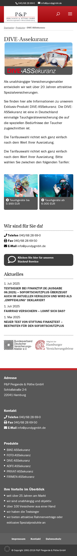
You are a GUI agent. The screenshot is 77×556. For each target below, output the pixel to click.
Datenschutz (53, 539)
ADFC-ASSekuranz (19, 466)
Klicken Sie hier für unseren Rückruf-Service (36, 259)
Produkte (20, 27)
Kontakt (36, 539)
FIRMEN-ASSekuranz (20, 477)
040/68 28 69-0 (30, 235)
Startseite (9, 27)
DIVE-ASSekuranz (18, 460)
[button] (7, 549)
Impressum (18, 539)
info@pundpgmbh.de (31, 246)
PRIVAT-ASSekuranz (20, 471)
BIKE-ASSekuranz (18, 450)
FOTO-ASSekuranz (19, 455)
